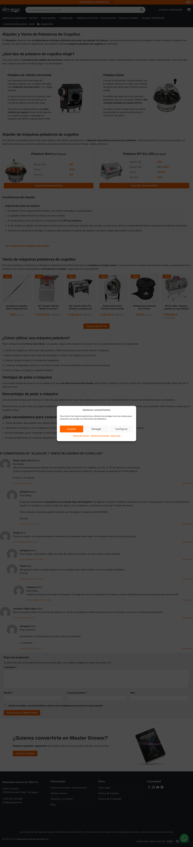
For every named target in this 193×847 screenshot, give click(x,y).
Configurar (121, 429)
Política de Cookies (81, 435)
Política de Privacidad (100, 435)
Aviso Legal (115, 435)
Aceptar (71, 429)
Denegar (96, 429)
